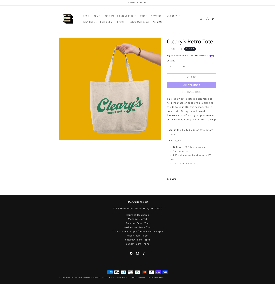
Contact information (156, 277)
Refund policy (108, 277)
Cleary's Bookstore (74, 277)
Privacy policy (123, 277)
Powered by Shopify (91, 277)
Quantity (171, 61)
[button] (126, 16)
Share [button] (173, 179)
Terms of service (138, 277)
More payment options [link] (191, 92)
